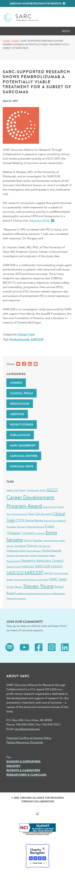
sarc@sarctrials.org (27, 729)
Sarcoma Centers (24, 456)
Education (21, 526)
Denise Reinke (34, 520)
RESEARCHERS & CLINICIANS (26, 775)
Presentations (43, 555)
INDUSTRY (13, 766)
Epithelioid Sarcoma (35, 526)
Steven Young (38, 585)
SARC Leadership (22, 445)
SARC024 (27, 566)
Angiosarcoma (33, 490)
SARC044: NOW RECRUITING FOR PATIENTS (36, 3)
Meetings (17, 414)
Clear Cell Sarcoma (39, 514)
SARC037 (33, 572)
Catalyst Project (50, 507)
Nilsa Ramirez (44, 546)
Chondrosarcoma (19, 514)
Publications (20, 435)
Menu (66, 31)
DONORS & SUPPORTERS (23, 761)
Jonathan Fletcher (26, 545)
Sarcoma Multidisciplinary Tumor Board (31, 579)
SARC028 (37, 339)
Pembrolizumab (19, 339)
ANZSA (43, 490)
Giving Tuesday (32, 540)
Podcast (33, 555)
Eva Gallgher (39, 533)
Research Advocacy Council (42, 560)
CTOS (19, 520)
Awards (16, 383)
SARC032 (15, 572)
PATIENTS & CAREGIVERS (23, 770)
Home (6, 40)
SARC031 (56, 566)
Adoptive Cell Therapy (16, 490)
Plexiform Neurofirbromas (17, 555)
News (15, 40)
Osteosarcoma (15, 550)
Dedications (19, 404)
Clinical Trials (26, 334)
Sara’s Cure (13, 566)
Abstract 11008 (39, 220)
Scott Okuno (14, 587)
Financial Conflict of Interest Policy (28, 738)
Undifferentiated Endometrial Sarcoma (33, 593)
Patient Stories (21, 424)
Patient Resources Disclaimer (24, 742)
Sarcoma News (21, 466)
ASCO (52, 489)
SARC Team (58, 579)
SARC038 (48, 573)
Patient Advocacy (33, 550)
